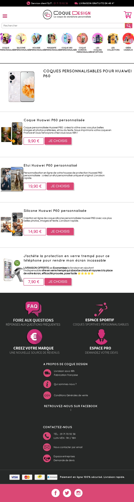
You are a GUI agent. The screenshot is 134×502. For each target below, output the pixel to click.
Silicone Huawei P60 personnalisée (55, 210)
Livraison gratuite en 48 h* (96, 3)
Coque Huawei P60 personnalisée (54, 120)
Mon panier (128, 15)
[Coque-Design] (67, 15)
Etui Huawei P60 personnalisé (50, 165)
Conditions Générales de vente (71, 395)
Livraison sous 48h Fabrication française (66, 372)
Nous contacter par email (68, 447)
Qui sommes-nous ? (65, 384)
